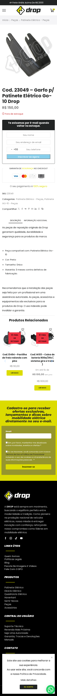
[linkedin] (35, 209)
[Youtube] (21, 538)
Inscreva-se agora (28, 156)
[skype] (42, 209)
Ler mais (14, 373)
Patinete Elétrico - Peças (35, 20)
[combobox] (12, 149)
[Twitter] (18, 209)
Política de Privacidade (33, 674)
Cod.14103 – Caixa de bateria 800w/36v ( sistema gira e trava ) (42, 359)
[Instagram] (11, 538)
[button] (52, 361)
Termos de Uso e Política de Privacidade (25, 454)
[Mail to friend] (32, 209)
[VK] (25, 209)
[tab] (16, 220)
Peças (14, 20)
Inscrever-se (28, 466)
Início (5, 20)
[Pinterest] (29, 209)
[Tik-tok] (16, 538)
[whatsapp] (39, 209)
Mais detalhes (28, 680)
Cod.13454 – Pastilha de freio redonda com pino (14, 358)
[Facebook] (22, 209)
